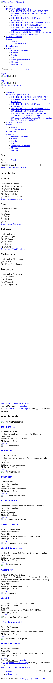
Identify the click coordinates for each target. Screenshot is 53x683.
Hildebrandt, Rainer (14, 196)
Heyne (8, 244)
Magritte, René (12, 191)
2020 (8, 214)
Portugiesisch (11, 284)
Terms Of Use (39, 678)
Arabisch (9, 282)
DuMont (9, 239)
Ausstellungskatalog (14, 264)
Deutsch (10, 277)
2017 (8, 216)
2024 (8, 211)
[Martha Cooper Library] (11, 2)
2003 (8, 222)
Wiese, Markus (12, 194)
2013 (8, 219)
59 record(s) (33, 408)
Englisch (10, 279)
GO (27, 69)
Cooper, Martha (12, 189)
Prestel (8, 247)
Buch (9, 261)
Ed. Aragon (10, 236)
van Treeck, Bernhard (15, 186)
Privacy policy (26, 678)
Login (3, 74)
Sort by (4, 406)
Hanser (9, 242)
